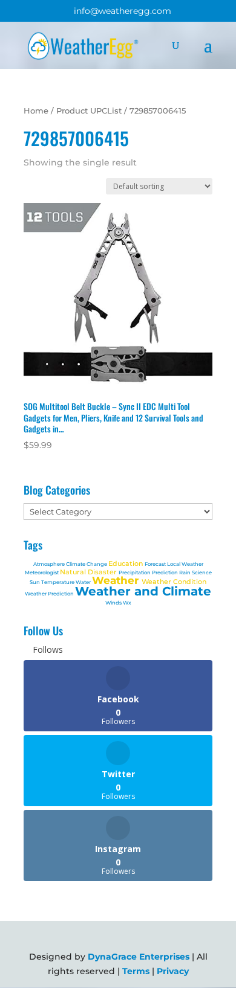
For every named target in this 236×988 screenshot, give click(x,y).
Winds (114, 603)
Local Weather (185, 564)
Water (84, 582)
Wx (127, 603)
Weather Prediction (50, 594)
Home (36, 110)
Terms (135, 971)
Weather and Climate (143, 591)
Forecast (156, 564)
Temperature (58, 582)
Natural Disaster (89, 572)
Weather (117, 580)
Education (126, 563)
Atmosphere (49, 564)
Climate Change (87, 564)
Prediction (165, 572)
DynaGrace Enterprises (138, 956)
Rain (185, 572)
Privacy (173, 971)
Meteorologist (42, 572)
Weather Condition (174, 581)
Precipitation (135, 572)
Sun (35, 582)
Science (202, 572)
